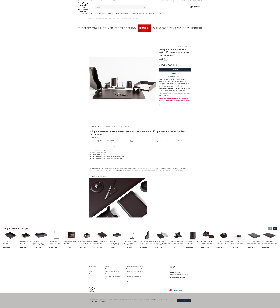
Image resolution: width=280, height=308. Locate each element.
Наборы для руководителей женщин (135, 266)
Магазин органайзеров (84, 1)
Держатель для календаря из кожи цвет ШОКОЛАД (162, 243)
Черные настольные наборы (133, 278)
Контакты (103, 1)
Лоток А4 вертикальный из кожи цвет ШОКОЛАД (147, 242)
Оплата (107, 266)
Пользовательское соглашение (112, 271)
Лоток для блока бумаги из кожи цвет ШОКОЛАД (86, 242)
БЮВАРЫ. (180, 141)
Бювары (135, 13)
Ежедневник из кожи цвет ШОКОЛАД (100, 242)
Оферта (107, 273)
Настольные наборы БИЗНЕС (85, 13)
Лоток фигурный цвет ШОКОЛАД (24, 242)
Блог (106, 278)
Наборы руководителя (131, 264)
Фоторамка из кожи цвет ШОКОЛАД (71, 242)
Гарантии (107, 264)
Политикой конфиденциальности (97, 301)
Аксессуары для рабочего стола (147, 13)
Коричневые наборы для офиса (133, 276)
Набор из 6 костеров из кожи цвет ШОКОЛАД (208, 242)
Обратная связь (117, 1)
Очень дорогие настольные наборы (134, 271)
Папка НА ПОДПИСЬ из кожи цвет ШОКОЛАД (254, 242)
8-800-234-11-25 (186, 1)
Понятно (184, 300)
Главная (91, 18)
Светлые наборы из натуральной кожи (135, 268)
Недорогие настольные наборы (133, 281)
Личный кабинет (95, 1)
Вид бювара (162, 58)
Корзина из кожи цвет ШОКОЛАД (192, 242)
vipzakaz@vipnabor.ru (177, 277)
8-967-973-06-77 (197, 1)
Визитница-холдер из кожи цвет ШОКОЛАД (176, 242)
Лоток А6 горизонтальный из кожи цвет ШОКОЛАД (117, 243)
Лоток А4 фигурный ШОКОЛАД (9, 242)
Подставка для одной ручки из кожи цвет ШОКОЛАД (131, 243)
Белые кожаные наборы (132, 273)
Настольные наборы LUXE (123, 13)
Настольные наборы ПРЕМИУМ (104, 13)
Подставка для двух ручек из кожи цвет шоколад (54, 243)
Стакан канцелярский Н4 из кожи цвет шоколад (238, 242)
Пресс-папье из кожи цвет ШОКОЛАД (222, 242)
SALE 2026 (162, 13)
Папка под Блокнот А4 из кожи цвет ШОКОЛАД (269, 242)
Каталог (110, 1)
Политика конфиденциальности (112, 276)
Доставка (107, 268)
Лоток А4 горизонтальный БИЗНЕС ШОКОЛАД (39, 243)
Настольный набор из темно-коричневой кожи (125, 18)
